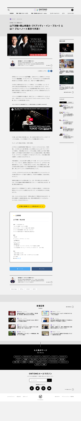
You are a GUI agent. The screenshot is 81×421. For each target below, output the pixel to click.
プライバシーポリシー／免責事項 (68, 396)
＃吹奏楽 (25, 359)
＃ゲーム (21, 289)
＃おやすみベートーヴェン (42, 361)
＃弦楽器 (24, 361)
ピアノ (63, 13)
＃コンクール (37, 356)
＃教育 (44, 364)
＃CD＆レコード (63, 361)
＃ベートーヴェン (52, 359)
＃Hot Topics (14, 289)
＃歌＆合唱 (62, 359)
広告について (25, 396)
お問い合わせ (57, 396)
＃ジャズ (28, 289)
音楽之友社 (19, 396)
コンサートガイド (71, 13)
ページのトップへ (68, 389)
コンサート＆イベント (54, 13)
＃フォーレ (54, 356)
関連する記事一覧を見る (67, 92)
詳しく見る (48, 65)
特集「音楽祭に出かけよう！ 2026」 (39, 13)
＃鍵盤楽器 (31, 361)
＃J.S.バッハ (17, 356)
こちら (18, 258)
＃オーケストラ (43, 359)
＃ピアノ (34, 289)
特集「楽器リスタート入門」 (22, 13)
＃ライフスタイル (53, 361)
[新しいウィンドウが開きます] (32, 388)
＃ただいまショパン (27, 356)
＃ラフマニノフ (63, 356)
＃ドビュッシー (46, 356)
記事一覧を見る (68, 306)
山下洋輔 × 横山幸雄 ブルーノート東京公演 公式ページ (30, 206)
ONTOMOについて (10, 396)
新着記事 (12, 13)
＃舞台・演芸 (16, 361)
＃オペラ (37, 364)
